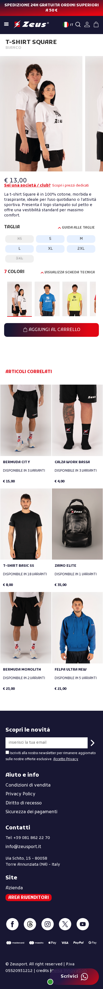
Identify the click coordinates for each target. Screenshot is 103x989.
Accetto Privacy (65, 759)
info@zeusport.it (23, 847)
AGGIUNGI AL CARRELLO (53, 330)
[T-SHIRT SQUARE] (41, 114)
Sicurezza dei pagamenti (31, 812)
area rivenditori (28, 898)
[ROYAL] (47, 299)
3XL (19, 258)
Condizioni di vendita (28, 785)
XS (19, 238)
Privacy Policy (20, 794)
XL (50, 248)
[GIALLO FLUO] (74, 299)
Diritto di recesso (23, 803)
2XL (81, 248)
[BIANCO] (19, 299)
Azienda (14, 888)
